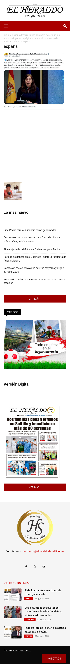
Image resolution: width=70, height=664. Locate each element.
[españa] (35, 108)
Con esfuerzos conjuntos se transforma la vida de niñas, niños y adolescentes (32, 239)
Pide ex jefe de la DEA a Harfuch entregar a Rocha (32, 249)
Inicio (6, 34)
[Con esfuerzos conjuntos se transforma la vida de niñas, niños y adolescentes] (13, 612)
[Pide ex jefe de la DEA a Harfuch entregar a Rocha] (13, 632)
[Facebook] (26, 566)
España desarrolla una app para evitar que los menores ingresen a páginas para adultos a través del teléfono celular (32, 38)
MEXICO (28, 598)
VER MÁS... (35, 299)
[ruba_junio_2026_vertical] (35, 368)
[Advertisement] (35, 145)
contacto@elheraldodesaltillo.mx (43, 551)
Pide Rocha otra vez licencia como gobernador (30, 230)
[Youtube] (43, 566)
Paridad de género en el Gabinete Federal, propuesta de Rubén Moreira (35, 258)
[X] (34, 566)
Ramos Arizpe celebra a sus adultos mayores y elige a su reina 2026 (34, 270)
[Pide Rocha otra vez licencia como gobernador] (13, 595)
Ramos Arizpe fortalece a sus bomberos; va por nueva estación (34, 281)
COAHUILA (29, 619)
